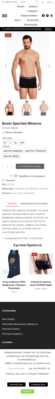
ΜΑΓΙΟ (17, 20)
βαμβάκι (30, 193)
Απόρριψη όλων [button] (38, 384)
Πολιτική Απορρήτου (12, 334)
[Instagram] (51, 15)
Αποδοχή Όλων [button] (16, 384)
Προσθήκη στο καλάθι (31, 166)
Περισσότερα (48, 29)
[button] (3, 29)
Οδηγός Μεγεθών (14, 132)
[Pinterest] (47, 15)
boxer (14, 193)
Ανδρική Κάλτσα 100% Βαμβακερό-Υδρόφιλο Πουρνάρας (14, 285)
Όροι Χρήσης (8, 319)
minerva (21, 193)
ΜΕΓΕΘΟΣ (7, 138)
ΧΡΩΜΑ (6, 146)
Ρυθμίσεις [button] (27, 391)
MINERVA (19, 188)
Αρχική (20, 6)
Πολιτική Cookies (11, 329)
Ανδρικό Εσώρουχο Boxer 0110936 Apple (41, 283)
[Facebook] (43, 15)
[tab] (12, 203)
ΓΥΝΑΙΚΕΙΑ (32, 11)
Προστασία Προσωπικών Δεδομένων (20, 324)
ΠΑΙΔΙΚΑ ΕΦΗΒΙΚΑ (29, 15)
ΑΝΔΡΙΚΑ (33, 6)
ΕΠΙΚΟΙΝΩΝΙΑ (30, 25)
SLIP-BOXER (31, 188)
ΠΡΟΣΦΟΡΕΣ (33, 20)
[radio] (5, 142)
